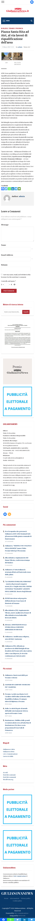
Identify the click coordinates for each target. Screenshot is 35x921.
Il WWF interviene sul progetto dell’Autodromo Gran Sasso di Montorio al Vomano (16, 601)
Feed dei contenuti (9, 775)
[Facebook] (2, 188)
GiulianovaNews (17, 893)
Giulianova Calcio (9, 749)
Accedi (5, 772)
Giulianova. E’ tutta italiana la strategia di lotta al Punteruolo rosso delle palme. (18, 572)
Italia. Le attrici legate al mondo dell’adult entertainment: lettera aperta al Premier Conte (16, 711)
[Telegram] (15, 188)
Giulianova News (8, 752)
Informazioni (14, 898)
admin (20, 47)
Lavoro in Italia (8, 756)
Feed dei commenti (9, 777)
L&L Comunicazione (20, 876)
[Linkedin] (12, 188)
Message (5, 225)
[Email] (19, 188)
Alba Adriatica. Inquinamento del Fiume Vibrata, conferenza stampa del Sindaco (17, 560)
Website (4, 265)
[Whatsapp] (9, 188)
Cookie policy (17, 901)
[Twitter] (6, 188)
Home (6, 898)
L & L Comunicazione (10, 754)
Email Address (7, 255)
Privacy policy (25, 898)
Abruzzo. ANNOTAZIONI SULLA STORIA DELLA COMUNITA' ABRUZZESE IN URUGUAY (16, 627)
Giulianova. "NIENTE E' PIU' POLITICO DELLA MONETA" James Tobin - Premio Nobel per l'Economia (18, 548)
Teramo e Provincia (15, 28)
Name (3, 245)
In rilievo (4, 28)
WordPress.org (8, 779)
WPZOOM (21, 916)
